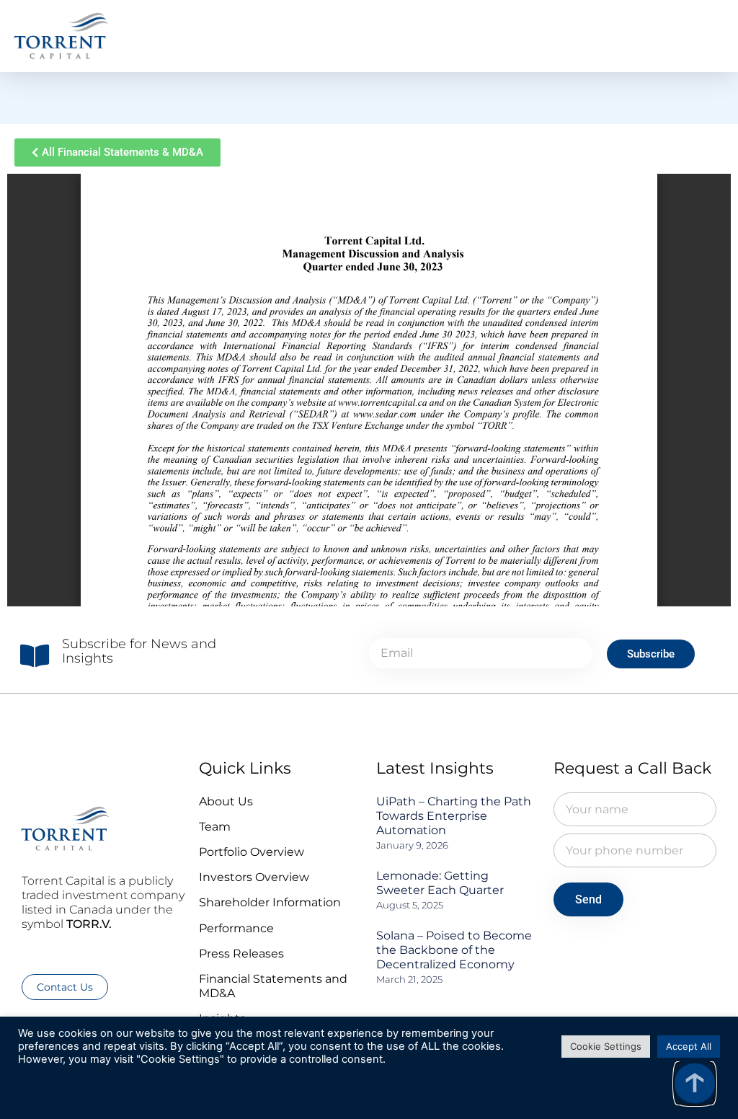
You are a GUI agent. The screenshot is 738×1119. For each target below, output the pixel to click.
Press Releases (241, 953)
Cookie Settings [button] (605, 1046)
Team (215, 826)
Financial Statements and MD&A (273, 986)
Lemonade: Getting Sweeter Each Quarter (440, 883)
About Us (226, 801)
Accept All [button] (688, 1046)
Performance (236, 928)
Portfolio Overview (251, 852)
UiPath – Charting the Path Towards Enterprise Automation (453, 816)
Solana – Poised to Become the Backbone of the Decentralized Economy (454, 950)
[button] (709, 36)
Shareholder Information (270, 902)
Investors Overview (254, 877)
